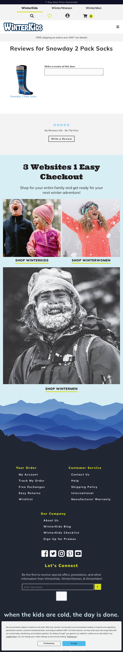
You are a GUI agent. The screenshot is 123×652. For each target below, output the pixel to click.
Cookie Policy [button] (11, 637)
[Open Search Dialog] (32, 15)
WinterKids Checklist (62, 532)
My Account (28, 474)
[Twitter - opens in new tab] (53, 553)
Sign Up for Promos (60, 538)
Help (75, 480)
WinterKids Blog (57, 526)
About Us (51, 520)
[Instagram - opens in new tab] (61, 553)
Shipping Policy (84, 486)
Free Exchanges (32, 486)
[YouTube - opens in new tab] (78, 553)
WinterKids (29, 8)
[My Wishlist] (50, 15)
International (82, 493)
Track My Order (32, 480)
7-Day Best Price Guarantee (61, 2)
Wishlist (26, 499)
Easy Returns (30, 493)
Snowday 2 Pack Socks (23, 96)
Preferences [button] (72, 637)
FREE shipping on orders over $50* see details (61, 37)
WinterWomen (62, 8)
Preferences (49, 643)
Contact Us (80, 474)
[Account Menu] (67, 15)
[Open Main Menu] (103, 27)
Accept (74, 643)
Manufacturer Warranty (91, 499)
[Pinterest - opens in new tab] (70, 553)
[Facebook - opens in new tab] (45, 553)
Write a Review (61, 138)
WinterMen (94, 8)
